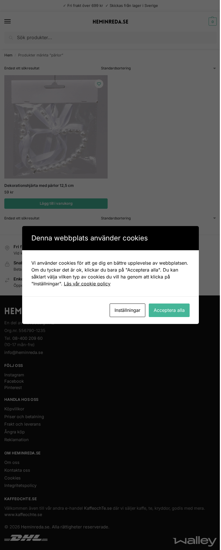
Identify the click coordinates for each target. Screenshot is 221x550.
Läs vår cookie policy (87, 284)
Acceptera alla (169, 310)
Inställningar (127, 310)
